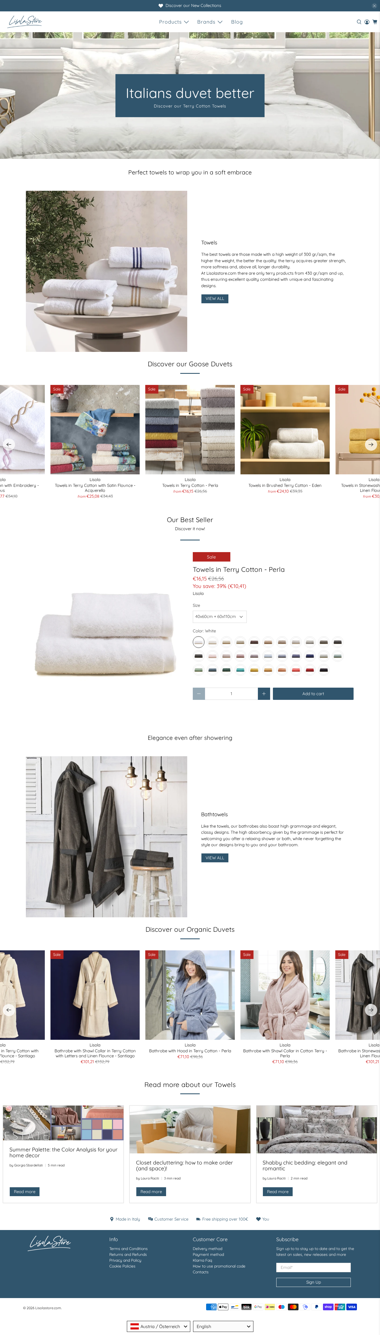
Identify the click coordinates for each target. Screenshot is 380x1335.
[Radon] (254, 656)
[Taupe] (282, 642)
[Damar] (296, 642)
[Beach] (226, 642)
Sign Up (313, 1282)
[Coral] (296, 670)
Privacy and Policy (125, 1260)
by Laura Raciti (147, 1178)
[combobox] (158, 1326)
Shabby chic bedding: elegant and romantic (305, 1165)
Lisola (198, 593)
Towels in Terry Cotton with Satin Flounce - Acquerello (95, 488)
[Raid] (268, 656)
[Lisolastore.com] (24, 22)
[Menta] (338, 656)
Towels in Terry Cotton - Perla (190, 485)
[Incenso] (226, 656)
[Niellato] (198, 656)
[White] (198, 642)
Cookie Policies (122, 1266)
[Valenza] (310, 670)
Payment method (208, 1254)
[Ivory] (212, 642)
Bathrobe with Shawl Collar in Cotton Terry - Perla (285, 1053)
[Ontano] (268, 642)
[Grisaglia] (338, 642)
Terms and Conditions (128, 1248)
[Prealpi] (240, 642)
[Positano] (310, 656)
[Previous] (9, 445)
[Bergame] (254, 670)
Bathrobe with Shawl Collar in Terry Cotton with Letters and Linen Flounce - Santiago (95, 1053)
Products (170, 22)
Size (196, 605)
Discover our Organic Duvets (190, 929)
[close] (374, 6)
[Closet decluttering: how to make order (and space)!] (190, 1129)
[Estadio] (324, 642)
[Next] (371, 445)
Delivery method (207, 1248)
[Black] (324, 670)
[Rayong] (212, 670)
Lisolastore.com (48, 1308)
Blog (237, 22)
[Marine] (240, 670)
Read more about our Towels (190, 1084)
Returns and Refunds (128, 1254)
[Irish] (324, 656)
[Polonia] (282, 656)
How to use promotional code (219, 1266)
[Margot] (240, 656)
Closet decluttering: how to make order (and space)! (184, 1165)
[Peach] (282, 670)
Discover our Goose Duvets (190, 364)
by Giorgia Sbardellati (26, 1165)
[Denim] (296, 656)
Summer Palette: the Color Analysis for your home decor (63, 1152)
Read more (24, 1191)
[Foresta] (198, 670)
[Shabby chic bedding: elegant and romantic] (316, 1129)
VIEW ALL (215, 298)
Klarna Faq (202, 1260)
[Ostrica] (310, 642)
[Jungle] (226, 670)
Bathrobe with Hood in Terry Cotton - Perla (190, 1050)
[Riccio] (254, 642)
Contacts (201, 1271)
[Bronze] (268, 670)
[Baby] (212, 656)
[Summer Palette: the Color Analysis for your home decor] (63, 1123)
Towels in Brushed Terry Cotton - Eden (285, 485)
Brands (206, 22)
